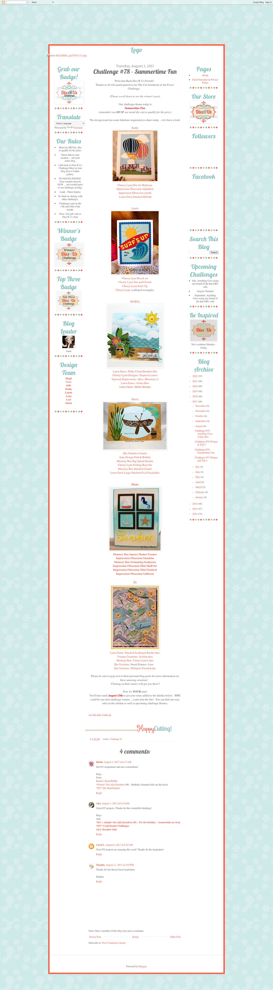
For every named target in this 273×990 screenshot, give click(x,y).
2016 (195, 503)
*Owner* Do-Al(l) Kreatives (110, 784)
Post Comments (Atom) (114, 942)
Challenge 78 (116, 738)
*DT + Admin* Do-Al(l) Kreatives (138, 822)
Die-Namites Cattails (135, 453)
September (201, 421)
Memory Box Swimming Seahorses (135, 562)
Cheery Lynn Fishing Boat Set (135, 465)
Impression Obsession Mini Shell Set (135, 566)
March (199, 487)
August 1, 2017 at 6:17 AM (117, 762)
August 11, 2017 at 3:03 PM (120, 864)
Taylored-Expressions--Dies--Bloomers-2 (135, 379)
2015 (195, 508)
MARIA (135, 301)
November (200, 410)
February (200, 492)
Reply (99, 792)
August (199, 426)
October (199, 416)
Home (135, 936)
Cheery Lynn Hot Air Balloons (135, 185)
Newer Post (95, 936)
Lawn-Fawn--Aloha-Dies (135, 383)
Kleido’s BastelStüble (106, 780)
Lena (68, 396)
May (198, 476)
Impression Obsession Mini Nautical (135, 570)
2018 (195, 396)
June (198, 471)
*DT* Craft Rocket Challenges (112, 826)
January (199, 497)
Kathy (135, 127)
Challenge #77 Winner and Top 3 (206, 459)
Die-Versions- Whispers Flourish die (135, 668)
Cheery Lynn (123, 290)
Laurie (135, 208)
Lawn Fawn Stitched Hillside (135, 197)
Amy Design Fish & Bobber (135, 457)
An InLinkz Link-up (99, 715)
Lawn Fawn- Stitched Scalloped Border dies (135, 652)
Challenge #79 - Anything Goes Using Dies (204, 433)
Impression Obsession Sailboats (135, 574)
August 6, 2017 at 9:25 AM (119, 844)
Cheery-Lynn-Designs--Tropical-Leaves (135, 375)
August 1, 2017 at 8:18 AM (115, 803)
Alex (98, 803)
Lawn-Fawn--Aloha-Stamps (135, 387)
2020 (195, 386)
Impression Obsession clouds (135, 193)
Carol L (100, 844)
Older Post (175, 936)
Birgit (69, 378)
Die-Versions (121, 664)
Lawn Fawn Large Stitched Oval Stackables (135, 472)
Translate (77, 127)
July (197, 466)
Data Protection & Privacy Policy (205, 81)
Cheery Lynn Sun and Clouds (135, 282)
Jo (135, 581)
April (198, 482)
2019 (195, 391)
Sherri (134, 399)
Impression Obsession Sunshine (135, 558)
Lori (68, 399)
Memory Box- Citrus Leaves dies (135, 660)
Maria (68, 403)
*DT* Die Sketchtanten (108, 788)
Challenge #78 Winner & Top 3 (206, 443)
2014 (195, 513)
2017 (195, 401)
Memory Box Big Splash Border (135, 461)
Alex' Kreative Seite (106, 829)
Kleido (99, 762)
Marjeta (100, 865)
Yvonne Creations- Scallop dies (135, 656)
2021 (195, 381)
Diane (135, 484)
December (200, 405)
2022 (195, 376)
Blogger (142, 966)
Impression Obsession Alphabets (135, 189)
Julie (68, 385)
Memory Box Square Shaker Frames (135, 554)
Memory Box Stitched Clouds (135, 469)
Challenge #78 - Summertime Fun (205, 451)
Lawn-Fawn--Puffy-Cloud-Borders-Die (135, 371)
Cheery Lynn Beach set (135, 278)
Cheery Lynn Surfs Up (135, 286)
